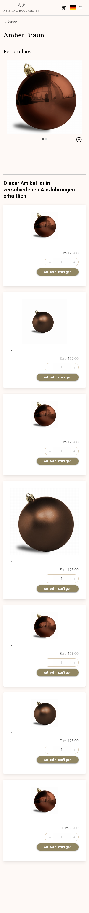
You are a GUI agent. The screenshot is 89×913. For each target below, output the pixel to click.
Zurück (12, 21)
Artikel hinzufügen (57, 272)
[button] (73, 7)
